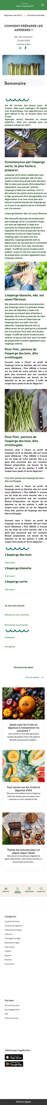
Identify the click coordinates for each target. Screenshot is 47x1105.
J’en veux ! (10, 562)
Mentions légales (23, 1102)
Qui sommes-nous (12, 1005)
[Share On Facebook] (25, 48)
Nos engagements (12, 1010)
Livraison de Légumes (13, 926)
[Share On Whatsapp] (20, 48)
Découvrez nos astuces (16, 625)
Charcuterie (9, 947)
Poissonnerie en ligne (13, 930)
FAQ (6, 1014)
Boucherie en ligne (12, 943)
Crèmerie (8, 934)
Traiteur (8, 951)
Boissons (8, 960)
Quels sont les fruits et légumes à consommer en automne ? (23, 727)
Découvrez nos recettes (17, 615)
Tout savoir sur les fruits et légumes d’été (23, 789)
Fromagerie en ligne (13, 938)
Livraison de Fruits (12, 921)
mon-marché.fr (25, 37)
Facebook (9, 637)
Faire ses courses (12, 1018)
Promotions (9, 964)
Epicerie (8, 956)
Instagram (10, 646)
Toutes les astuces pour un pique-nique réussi (23, 851)
